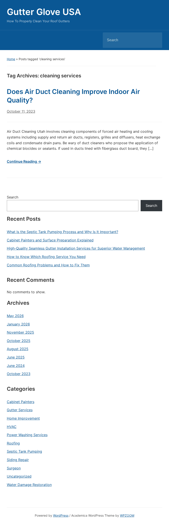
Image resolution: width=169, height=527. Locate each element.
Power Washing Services (27, 435)
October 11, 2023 (21, 111)
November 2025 (20, 332)
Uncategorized (19, 476)
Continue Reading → (24, 161)
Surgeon (14, 468)
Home (11, 59)
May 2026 (15, 316)
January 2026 (18, 324)
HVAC (12, 426)
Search (155, 40)
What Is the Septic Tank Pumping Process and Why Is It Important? (62, 232)
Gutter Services (20, 410)
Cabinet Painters (20, 402)
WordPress (60, 515)
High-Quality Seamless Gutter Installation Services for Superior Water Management (76, 248)
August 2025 (17, 349)
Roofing (13, 443)
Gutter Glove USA (44, 11)
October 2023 (18, 374)
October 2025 (18, 340)
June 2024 (16, 365)
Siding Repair (18, 460)
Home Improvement (23, 418)
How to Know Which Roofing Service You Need (46, 256)
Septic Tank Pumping (24, 451)
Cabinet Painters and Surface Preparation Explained (50, 240)
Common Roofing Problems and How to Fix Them (48, 265)
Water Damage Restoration (29, 484)
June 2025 (16, 357)
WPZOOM (127, 515)
